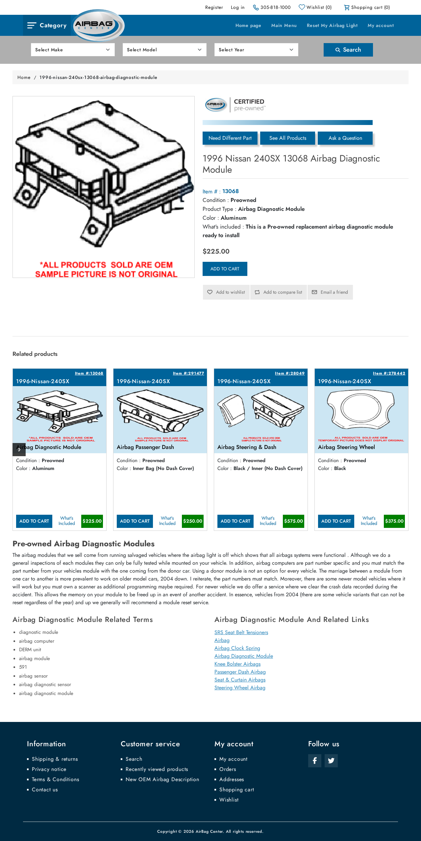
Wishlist (228, 800)
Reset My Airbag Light (332, 25)
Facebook (314, 760)
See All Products (287, 138)
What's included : (223, 227)
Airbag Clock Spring (237, 648)
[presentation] (19, 449)
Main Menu (284, 25)
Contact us (45, 789)
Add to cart (224, 268)
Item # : (212, 191)
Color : (211, 218)
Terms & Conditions (55, 779)
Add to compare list (282, 292)
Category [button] (53, 25)
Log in (238, 7)
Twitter (331, 760)
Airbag (222, 640)
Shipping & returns (55, 759)
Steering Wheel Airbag (239, 687)
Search (351, 49)
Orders (227, 769)
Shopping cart (236, 789)
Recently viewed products (157, 769)
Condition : (216, 200)
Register (214, 7)
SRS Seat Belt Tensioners (241, 632)
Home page (248, 25)
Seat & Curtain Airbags (239, 679)
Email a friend (334, 292)
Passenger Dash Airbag (240, 672)
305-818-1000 (275, 7)
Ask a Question (345, 138)
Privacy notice (49, 769)
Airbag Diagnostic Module (243, 656)
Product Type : (219, 209)
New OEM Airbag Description (162, 779)
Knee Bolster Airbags (237, 664)
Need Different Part (230, 138)
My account (381, 25)
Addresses (231, 779)
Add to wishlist (230, 292)
